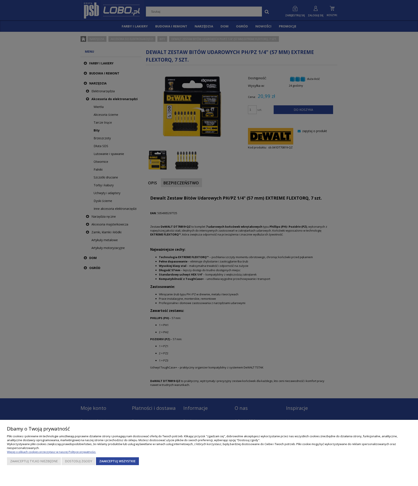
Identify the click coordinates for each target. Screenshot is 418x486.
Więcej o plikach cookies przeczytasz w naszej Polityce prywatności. (51, 452)
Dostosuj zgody (78, 461)
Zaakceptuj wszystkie (117, 461)
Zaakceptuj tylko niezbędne (34, 461)
